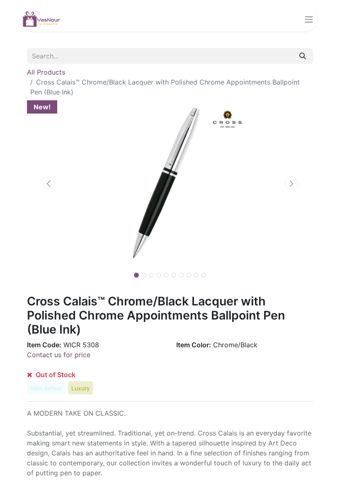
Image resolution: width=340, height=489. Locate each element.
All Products (46, 72)
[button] (48, 183)
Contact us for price (58, 355)
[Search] (302, 56)
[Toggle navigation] (309, 19)
